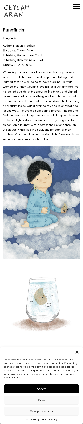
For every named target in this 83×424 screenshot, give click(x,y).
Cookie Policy (31, 419)
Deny (41, 400)
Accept (41, 389)
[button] (77, 352)
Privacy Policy (49, 419)
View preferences (41, 411)
